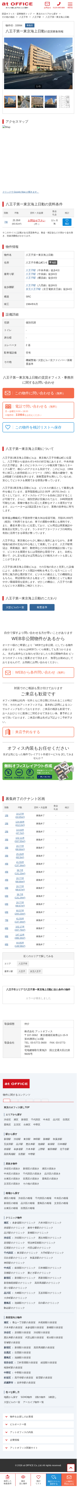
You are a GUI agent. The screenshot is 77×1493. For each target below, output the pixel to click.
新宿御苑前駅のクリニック (18, 1283)
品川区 (56, 1119)
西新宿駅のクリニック (49, 1277)
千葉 (29, 1100)
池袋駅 (41, 1144)
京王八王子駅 (33, 289)
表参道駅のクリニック (23, 1222)
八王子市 (23, 963)
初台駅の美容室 (55, 1337)
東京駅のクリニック (27, 1252)
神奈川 (14, 1100)
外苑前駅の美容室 (47, 1322)
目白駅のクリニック (48, 1303)
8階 (6, 928)
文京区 (17, 1124)
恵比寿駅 (30, 1144)
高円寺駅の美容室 (24, 1377)
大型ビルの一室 (15, 607)
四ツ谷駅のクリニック (15, 1288)
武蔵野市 (8, 1382)
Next (70, 66)
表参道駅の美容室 (34, 1327)
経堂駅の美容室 (49, 1362)
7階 (6, 222)
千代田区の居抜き (32, 1173)
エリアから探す (14, 1114)
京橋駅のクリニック (14, 1272)
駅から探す (11, 1134)
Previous (6, 66)
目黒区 (66, 1119)
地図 (54, 262)
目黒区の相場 (28, 1208)
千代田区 (35, 1119)
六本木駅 (30, 1149)
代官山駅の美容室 (34, 1337)
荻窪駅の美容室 (44, 1377)
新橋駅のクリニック (38, 1232)
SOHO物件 (26, 1397)
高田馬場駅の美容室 (44, 1347)
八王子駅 (31, 270)
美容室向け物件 (14, 1317)
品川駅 (19, 1144)
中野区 (36, 1124)
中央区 (46, 1119)
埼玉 (22, 1100)
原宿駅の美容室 (23, 1332)
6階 (6, 888)
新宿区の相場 (11, 1203)
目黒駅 (21, 1154)
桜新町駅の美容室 (13, 1367)
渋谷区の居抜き (12, 1168)
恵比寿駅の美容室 (13, 1337)
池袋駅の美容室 (23, 1357)
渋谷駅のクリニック (25, 1237)
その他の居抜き (31, 1183)
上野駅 (41, 1149)
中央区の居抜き (12, 1173)
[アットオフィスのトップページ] (17, 5)
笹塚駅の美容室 (12, 1342)
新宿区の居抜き (31, 1168)
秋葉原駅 (57, 1139)
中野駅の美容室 (23, 1372)
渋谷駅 (17, 1139)
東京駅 (27, 1139)
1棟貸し (52, 1397)
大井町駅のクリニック (15, 1298)
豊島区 (7, 1124)
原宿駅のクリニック (14, 1242)
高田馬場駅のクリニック (47, 1283)
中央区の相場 (61, 1198)
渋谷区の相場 (25, 1198)
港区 (16, 1119)
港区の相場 (10, 1198)
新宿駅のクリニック (25, 1277)
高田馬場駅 (10, 1154)
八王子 (22, 971)
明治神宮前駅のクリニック (41, 1242)
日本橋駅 (62, 1144)
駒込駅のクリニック (14, 1308)
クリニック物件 (14, 1217)
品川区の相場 (28, 1203)
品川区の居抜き (52, 1173)
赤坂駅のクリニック (14, 1227)
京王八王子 (35, 971)
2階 (6, 823)
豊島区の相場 (44, 1203)
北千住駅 (64, 1149)
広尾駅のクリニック (14, 1247)
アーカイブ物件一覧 (33, 1402)
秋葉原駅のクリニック (41, 1257)
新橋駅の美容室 (55, 1327)
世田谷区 (8, 1362)
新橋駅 (46, 1139)
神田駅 (36, 1139)
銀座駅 (51, 1144)
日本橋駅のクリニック (49, 1267)
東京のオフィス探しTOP (17, 1107)
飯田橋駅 (52, 1149)
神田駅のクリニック (14, 1262)
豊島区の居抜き (50, 1178)
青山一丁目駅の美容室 (23, 1322)
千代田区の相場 (43, 1198)
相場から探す (13, 1193)
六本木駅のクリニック (49, 1222)
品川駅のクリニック (14, 1232)
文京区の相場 (61, 1203)
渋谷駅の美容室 (42, 1332)
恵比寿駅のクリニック (49, 1237)
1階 (6, 815)
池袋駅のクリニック (25, 1303)
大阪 (45, 1100)
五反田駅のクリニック (49, 1293)
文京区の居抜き (12, 1183)
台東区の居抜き (12, 1178)
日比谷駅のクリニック (15, 1257)
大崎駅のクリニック (25, 1293)
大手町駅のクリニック (52, 1252)
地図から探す (11, 1397)
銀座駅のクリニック (25, 1267)
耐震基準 (42, 607)
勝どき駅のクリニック (39, 1272)
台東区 (27, 1124)
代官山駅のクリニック (39, 1247)
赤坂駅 (7, 1149)
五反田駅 (8, 1144)
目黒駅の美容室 (23, 1352)
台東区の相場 (11, 1208)
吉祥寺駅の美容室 (26, 1382)
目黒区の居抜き (31, 1178)
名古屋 (37, 1100)
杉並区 (7, 1377)
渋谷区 (7, 1119)
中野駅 (31, 1154)
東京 (6, 1100)
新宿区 (24, 1119)
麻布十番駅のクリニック (40, 1227)
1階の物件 (40, 1397)
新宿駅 (7, 1139)
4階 (6, 864)
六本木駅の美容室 (13, 1327)
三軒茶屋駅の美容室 (27, 1362)
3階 (6, 839)
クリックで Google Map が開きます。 (20, 192)
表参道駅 (18, 1149)
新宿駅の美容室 (23, 1347)
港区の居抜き (49, 1168)
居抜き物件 (11, 1163)
